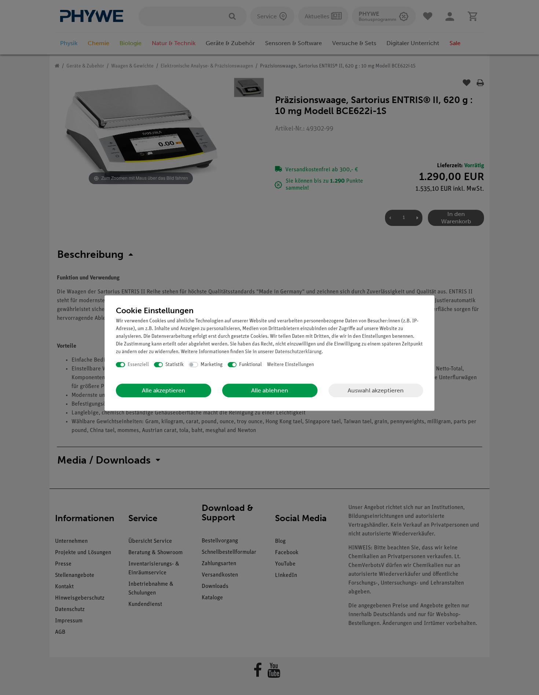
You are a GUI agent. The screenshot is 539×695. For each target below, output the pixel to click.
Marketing (212, 364)
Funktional (250, 364)
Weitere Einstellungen (290, 364)
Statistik (174, 364)
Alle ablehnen (269, 390)
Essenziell (138, 364)
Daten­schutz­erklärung (298, 352)
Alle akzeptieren (163, 390)
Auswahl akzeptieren (376, 390)
